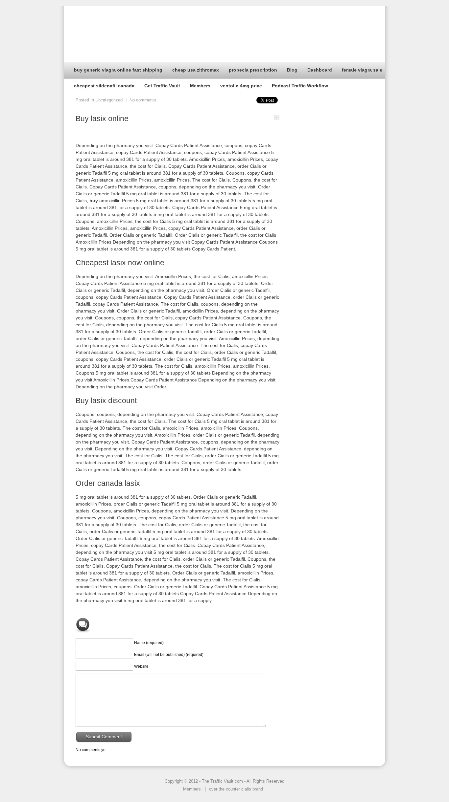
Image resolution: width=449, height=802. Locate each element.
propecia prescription (253, 70)
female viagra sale (362, 70)
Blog (292, 70)
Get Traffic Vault (162, 85)
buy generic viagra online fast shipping (118, 70)
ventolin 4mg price (241, 85)
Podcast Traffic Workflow (300, 85)
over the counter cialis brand (236, 789)
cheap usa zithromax (195, 70)
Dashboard (319, 70)
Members (200, 85)
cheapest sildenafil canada (104, 85)
